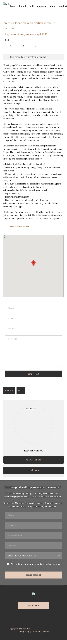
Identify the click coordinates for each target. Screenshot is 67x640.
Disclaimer (36, 632)
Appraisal (42, 6)
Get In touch (33, 605)
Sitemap (46, 632)
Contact (63, 6)
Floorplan (9, 390)
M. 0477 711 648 (33, 460)
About (53, 6)
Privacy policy (24, 632)
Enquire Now (33, 470)
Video (20, 390)
